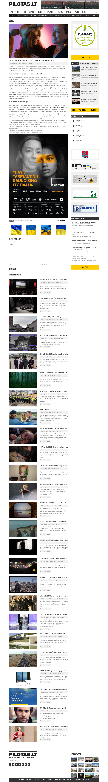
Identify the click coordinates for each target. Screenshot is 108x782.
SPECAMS (95, 63)
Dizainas (40, 12)
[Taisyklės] (29, 764)
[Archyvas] (26, 764)
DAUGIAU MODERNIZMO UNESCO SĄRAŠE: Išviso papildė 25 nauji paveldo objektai (85, 248)
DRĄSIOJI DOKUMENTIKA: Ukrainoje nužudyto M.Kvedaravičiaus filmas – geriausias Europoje (54, 614)
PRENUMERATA (80, 120)
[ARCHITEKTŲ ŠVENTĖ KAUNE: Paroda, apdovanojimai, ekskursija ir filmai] (88, 775)
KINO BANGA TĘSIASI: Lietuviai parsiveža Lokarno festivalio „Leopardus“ (54, 484)
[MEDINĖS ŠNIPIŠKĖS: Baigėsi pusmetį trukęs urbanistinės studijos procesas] (88, 770)
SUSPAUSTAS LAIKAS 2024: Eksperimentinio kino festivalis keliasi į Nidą (54, 503)
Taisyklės (86, 779)
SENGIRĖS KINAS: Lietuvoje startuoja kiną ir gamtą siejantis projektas (54, 373)
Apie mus (37, 779)
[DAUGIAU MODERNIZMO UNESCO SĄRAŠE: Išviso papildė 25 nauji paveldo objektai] (95, 765)
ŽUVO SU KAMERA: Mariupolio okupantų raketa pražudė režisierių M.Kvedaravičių (54, 708)
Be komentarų (23, 63)
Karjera (69, 779)
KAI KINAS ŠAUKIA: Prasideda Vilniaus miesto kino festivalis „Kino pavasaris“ (54, 577)
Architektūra (15, 12)
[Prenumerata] (10, 764)
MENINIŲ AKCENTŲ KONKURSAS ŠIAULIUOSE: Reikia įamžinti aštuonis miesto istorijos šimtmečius (89, 75)
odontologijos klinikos (85, 236)
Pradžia (21, 779)
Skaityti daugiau (46, 292)
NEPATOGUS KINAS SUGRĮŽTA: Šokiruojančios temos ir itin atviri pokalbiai (54, 652)
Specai (84, 12)
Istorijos (68, 12)
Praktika (50, 12)
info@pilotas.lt (79, 136)
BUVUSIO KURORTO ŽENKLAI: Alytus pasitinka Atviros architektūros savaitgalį (89, 91)
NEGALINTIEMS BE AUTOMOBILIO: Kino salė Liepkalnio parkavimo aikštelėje (54, 559)
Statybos (31, 12)
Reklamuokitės (47, 779)
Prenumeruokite (60, 779)
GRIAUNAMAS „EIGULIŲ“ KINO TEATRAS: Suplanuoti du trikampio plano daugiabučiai (54, 317)
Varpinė (77, 12)
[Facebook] (13, 764)
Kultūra (60, 12)
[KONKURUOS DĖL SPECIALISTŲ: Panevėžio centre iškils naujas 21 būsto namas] (88, 765)
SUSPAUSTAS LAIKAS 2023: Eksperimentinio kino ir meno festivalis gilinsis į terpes (54, 540)
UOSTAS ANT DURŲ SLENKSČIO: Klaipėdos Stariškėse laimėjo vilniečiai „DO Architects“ (89, 99)
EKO (25, 12)
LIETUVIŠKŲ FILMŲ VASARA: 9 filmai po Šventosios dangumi (54, 521)
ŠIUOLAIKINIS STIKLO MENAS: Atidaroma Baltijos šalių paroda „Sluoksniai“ (89, 83)
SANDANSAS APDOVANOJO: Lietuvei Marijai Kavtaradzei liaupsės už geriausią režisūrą (54, 596)
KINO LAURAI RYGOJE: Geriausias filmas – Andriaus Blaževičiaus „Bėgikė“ (54, 727)
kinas (26, 220)
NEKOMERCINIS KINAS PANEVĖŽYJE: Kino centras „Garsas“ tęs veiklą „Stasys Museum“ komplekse (54, 298)
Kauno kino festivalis (19, 220)
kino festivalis (30, 220)
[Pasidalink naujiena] (16, 764)
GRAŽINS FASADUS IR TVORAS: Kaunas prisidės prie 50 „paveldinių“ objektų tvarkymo (85, 233)
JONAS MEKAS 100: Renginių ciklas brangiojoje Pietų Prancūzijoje (54, 671)
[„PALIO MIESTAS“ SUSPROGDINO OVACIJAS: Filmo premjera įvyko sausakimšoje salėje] (81, 775)
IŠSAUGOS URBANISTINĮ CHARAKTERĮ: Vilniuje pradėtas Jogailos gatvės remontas (85, 240)
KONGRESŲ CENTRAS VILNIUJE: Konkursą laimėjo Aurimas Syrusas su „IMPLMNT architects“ (85, 257)
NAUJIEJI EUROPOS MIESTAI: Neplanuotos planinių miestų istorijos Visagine (65, 15)
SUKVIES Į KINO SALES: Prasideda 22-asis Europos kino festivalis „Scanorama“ (54, 410)
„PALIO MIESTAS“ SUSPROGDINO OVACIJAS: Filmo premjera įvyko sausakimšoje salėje (54, 280)
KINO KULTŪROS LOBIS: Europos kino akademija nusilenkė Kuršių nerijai (54, 354)
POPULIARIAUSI (84, 63)
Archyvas (78, 779)
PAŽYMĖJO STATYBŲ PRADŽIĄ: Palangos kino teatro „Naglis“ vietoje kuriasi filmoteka (54, 391)
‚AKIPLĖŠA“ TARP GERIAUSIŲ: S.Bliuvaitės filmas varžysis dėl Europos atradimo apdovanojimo (54, 428)
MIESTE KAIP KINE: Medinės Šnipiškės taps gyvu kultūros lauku (54, 335)
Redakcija (29, 779)
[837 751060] (23, 764)
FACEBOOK (79, 130)
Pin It (57, 220)
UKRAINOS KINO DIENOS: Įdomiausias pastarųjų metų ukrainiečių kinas (54, 689)
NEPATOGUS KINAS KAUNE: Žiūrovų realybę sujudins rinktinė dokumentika (54, 447)
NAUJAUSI (75, 63)
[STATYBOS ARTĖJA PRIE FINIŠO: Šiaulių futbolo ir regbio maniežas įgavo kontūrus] (81, 765)
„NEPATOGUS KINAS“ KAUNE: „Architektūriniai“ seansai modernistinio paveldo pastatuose (54, 634)
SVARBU (78, 125)
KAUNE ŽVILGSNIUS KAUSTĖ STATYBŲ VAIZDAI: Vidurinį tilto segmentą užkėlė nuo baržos (89, 67)
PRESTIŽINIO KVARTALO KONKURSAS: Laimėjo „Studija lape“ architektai (85, 222)
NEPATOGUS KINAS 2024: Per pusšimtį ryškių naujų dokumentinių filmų (54, 466)
